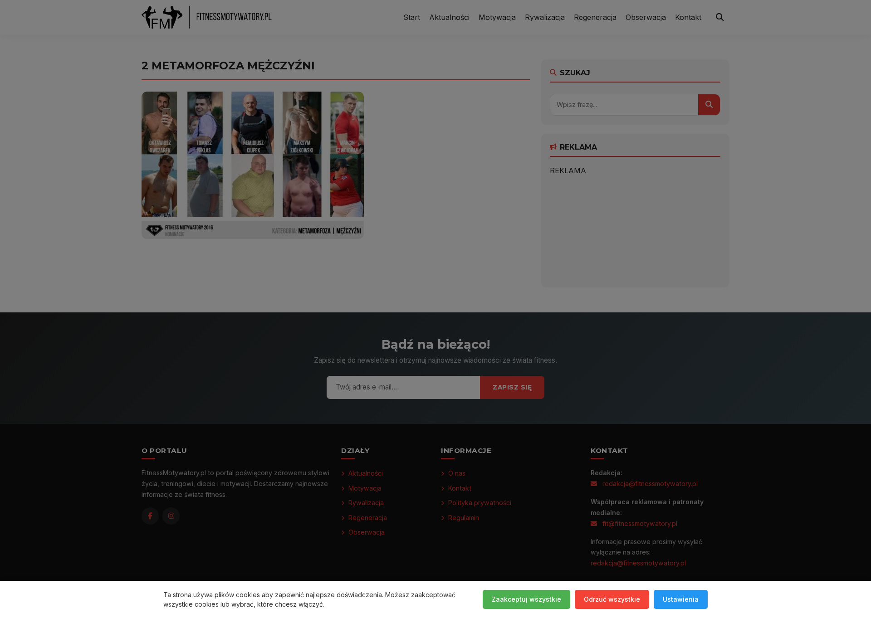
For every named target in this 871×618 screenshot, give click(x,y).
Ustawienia (681, 599)
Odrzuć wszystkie (612, 599)
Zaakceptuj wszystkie (526, 599)
